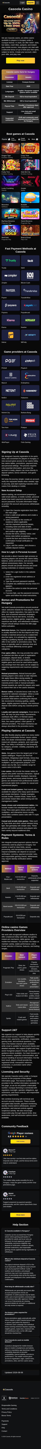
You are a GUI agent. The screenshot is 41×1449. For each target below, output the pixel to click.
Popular (4, 139)
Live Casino (13, 139)
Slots (33, 139)
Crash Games (23, 139)
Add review (20, 1141)
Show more (20, 1215)
